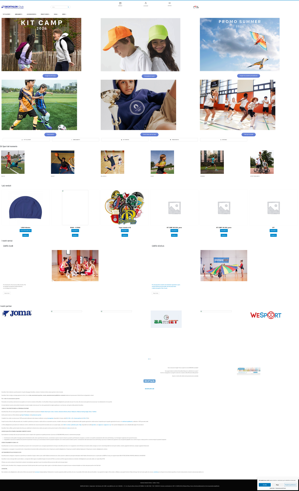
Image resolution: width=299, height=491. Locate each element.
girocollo (94, 424)
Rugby (86, 411)
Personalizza (25, 230)
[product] (25, 207)
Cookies (154, 482)
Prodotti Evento (45, 14)
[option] (26, 139)
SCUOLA (55, 14)
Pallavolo (79, 411)
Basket (43, 411)
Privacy (158, 482)
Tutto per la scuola (248, 134)
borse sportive (78, 418)
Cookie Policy (272, 488)
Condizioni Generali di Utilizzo (146, 482)
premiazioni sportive (36, 415)
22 (83, 418)
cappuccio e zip (107, 424)
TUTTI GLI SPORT (6, 14)
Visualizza (25, 235)
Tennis (90, 411)
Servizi (63, 14)
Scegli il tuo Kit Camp (50, 76)
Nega (277, 485)
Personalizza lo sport (149, 76)
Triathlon (94, 411)
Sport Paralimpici (25, 415)
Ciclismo (56, 411)
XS (67, 418)
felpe (80, 424)
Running (83, 411)
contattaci (155, 472)
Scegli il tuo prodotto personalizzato (248, 76)
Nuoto (69, 411)
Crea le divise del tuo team (149, 134)
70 (86, 418)
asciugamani (50, 418)
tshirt (64, 424)
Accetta (265, 485)
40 (84, 418)
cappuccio (100, 424)
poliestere (73, 424)
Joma (68, 428)
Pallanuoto (73, 411)
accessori (37, 472)
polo (77, 424)
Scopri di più (6, 293)
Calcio (52, 411)
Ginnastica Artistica (63, 411)
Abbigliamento (18, 14)
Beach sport (47, 411)
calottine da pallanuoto (127, 421)
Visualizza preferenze (290, 485)
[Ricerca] (68, 7)
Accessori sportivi (31, 14)
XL (72, 418)
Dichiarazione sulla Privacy (280, 488)
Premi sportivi (50, 134)
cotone (68, 424)
